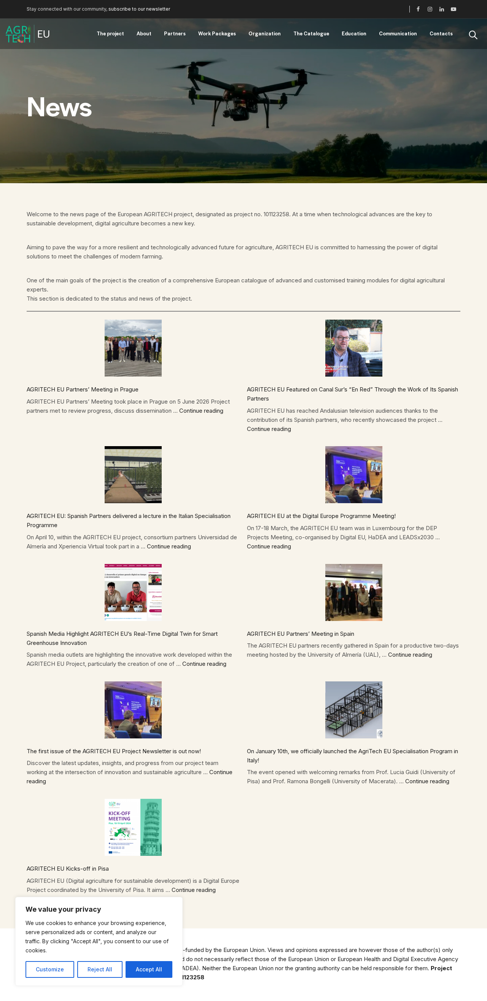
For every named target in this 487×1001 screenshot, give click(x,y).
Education (354, 33)
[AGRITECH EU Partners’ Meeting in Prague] (133, 348)
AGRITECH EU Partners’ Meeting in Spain (300, 633)
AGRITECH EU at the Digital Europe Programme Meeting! (321, 516)
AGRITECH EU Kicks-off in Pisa (68, 868)
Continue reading (201, 410)
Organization (264, 33)
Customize (50, 969)
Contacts (441, 33)
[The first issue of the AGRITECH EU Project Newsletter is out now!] (133, 709)
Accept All (149, 969)
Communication (398, 33)
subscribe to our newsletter (139, 9)
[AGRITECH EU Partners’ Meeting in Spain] (353, 592)
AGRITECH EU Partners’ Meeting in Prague (82, 389)
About (144, 33)
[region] (99, 941)
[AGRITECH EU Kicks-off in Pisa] (133, 827)
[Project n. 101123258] (27, 34)
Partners (175, 33)
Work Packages (217, 33)
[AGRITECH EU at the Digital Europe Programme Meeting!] (353, 474)
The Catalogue (311, 33)
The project (110, 33)
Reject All (100, 969)
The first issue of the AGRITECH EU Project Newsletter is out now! (114, 751)
